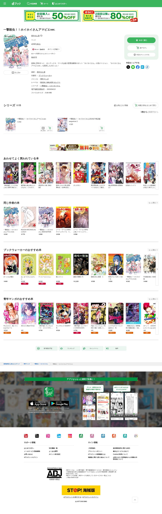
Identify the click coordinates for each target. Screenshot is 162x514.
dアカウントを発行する (72, 497)
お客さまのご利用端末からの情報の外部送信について (125, 458)
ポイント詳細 (53, 49)
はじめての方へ (29, 448)
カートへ (143, 48)
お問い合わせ (28, 454)
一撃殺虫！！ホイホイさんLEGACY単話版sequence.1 (84, 120)
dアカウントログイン (31, 457)
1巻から (144, 112)
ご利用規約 (91, 448)
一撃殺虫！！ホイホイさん (50, 86)
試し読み (17, 72)
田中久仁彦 (35, 36)
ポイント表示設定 (54, 454)
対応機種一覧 (53, 448)
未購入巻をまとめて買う (147, 105)
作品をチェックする (143, 55)
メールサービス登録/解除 (32, 451)
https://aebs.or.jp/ (72, 477)
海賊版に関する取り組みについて (98, 457)
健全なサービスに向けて (121, 451)
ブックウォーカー (45, 75)
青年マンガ (44, 79)
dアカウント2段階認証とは (96, 454)
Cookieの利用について (120, 454)
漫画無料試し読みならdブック (12, 364)
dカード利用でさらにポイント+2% (42, 53)
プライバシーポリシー (95, 451)
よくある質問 (53, 451)
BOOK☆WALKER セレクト (50, 82)
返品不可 (34, 57)
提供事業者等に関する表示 (121, 448)
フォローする (41, 36)
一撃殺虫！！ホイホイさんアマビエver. (31, 119)
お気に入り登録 (122, 105)
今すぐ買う (143, 40)
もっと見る (152, 203)
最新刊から (153, 112)
